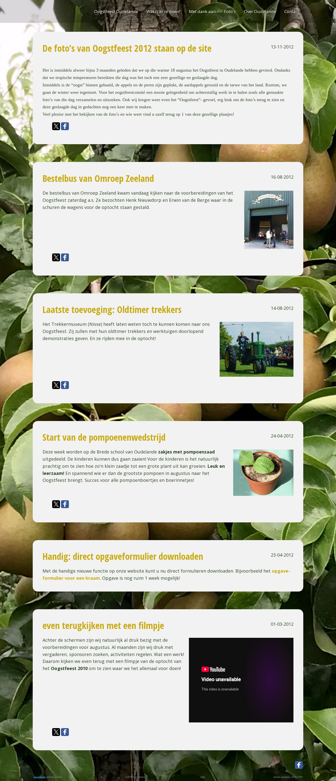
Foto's (230, 11)
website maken (54, 777)
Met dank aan (202, 11)
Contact (291, 11)
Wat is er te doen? (163, 11)
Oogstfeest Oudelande (116, 11)
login (202, 777)
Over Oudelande (260, 11)
